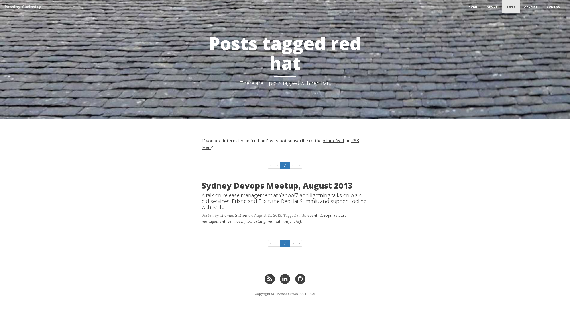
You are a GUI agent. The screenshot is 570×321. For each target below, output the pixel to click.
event (312, 215)
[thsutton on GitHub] (300, 278)
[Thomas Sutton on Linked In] (285, 278)
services (235, 221)
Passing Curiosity (22, 6)
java (248, 221)
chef (297, 221)
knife (287, 221)
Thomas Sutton (233, 215)
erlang (259, 221)
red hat (274, 221)
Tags (511, 6)
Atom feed (333, 140)
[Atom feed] (270, 278)
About (492, 6)
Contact (554, 6)
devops (326, 215)
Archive (531, 6)
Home (473, 6)
